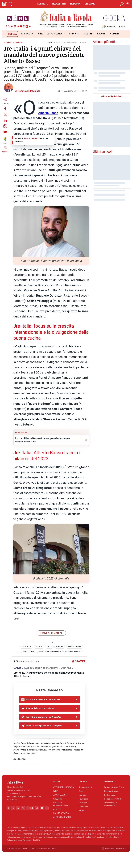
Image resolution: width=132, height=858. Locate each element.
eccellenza (28, 651)
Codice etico (109, 795)
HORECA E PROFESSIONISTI (66, 43)
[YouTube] (21, 26)
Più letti (82, 810)
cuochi (39, 647)
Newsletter (83, 799)
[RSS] (29, 26)
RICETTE (88, 34)
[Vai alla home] (6, 34)
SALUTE (101, 34)
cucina (59, 647)
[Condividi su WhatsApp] (5, 126)
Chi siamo (83, 803)
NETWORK (75, 4)
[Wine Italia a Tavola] (18, 18)
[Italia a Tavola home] (28, 782)
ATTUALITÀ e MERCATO (63, 787)
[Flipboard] (27, 26)
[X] (9, 26)
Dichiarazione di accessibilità (110, 804)
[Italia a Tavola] (66, 16)
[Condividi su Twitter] (5, 114)
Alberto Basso (72, 651)
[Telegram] (18, 26)
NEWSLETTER (59, 4)
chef (49, 647)
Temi (81, 791)
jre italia (26, 647)
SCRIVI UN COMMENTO (51, 633)
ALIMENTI (115, 34)
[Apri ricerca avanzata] (122, 4)
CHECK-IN (74, 34)
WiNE (40, 34)
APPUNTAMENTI (56, 34)
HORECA (12, 34)
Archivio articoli (85, 787)
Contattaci (83, 806)
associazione (74, 647)
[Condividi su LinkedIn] (5, 120)
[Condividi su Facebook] (5, 109)
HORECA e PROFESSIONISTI (60, 804)
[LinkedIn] (12, 26)
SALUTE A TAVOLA (61, 813)
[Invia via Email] (5, 132)
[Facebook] (6, 26)
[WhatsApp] (24, 26)
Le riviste (82, 795)
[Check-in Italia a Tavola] (114, 18)
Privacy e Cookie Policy (114, 787)
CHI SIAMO (90, 4)
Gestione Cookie (111, 791)
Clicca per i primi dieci (111, 96)
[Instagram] (15, 26)
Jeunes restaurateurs (50, 651)
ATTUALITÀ (27, 34)
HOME (49, 43)
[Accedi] (127, 4)
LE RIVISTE (42, 4)
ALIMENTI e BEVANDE (62, 817)
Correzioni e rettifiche (113, 799)
